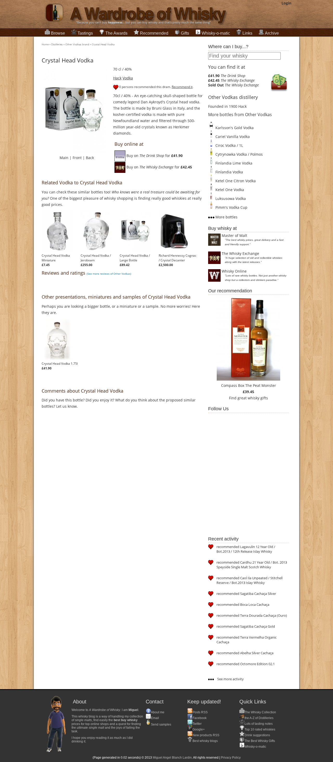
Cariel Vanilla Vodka (232, 136)
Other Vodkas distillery (233, 97)
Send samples (161, 724)
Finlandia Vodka (228, 171)
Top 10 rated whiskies (260, 729)
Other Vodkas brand (77, 44)
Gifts (185, 33)
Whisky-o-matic (216, 33)
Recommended (154, 33)
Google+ (199, 729)
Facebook (200, 718)
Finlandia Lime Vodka (233, 163)
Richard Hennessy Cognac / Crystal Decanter (177, 257)
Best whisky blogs (205, 741)
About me (157, 712)
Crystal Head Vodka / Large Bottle (135, 257)
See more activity (230, 679)
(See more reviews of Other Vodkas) (109, 273)
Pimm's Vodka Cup (230, 207)
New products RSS (206, 735)
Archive (272, 33)
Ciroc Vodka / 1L (228, 145)
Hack (117, 77)
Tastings (85, 33)
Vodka (128, 77)
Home (45, 44)
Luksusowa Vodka (230, 198)
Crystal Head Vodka (103, 44)
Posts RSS (200, 712)
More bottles (226, 217)
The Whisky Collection (260, 712)
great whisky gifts (253, 397)
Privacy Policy (231, 757)
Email (155, 718)
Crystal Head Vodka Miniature (56, 257)
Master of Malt (234, 235)
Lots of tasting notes (259, 724)
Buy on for (154, 155)
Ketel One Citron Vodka (235, 180)
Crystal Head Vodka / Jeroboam (96, 257)
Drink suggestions (257, 735)
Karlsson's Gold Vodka (234, 127)
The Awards (116, 33)
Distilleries (57, 44)
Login (286, 3)
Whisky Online (234, 271)
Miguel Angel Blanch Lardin (172, 757)
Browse (58, 33)
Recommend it (182, 87)
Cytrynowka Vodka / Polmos (238, 154)
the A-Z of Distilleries (259, 718)
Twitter (197, 724)
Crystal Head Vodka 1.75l (60, 363)
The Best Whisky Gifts (260, 741)
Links (247, 33)
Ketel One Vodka (229, 189)
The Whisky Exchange (240, 253)
